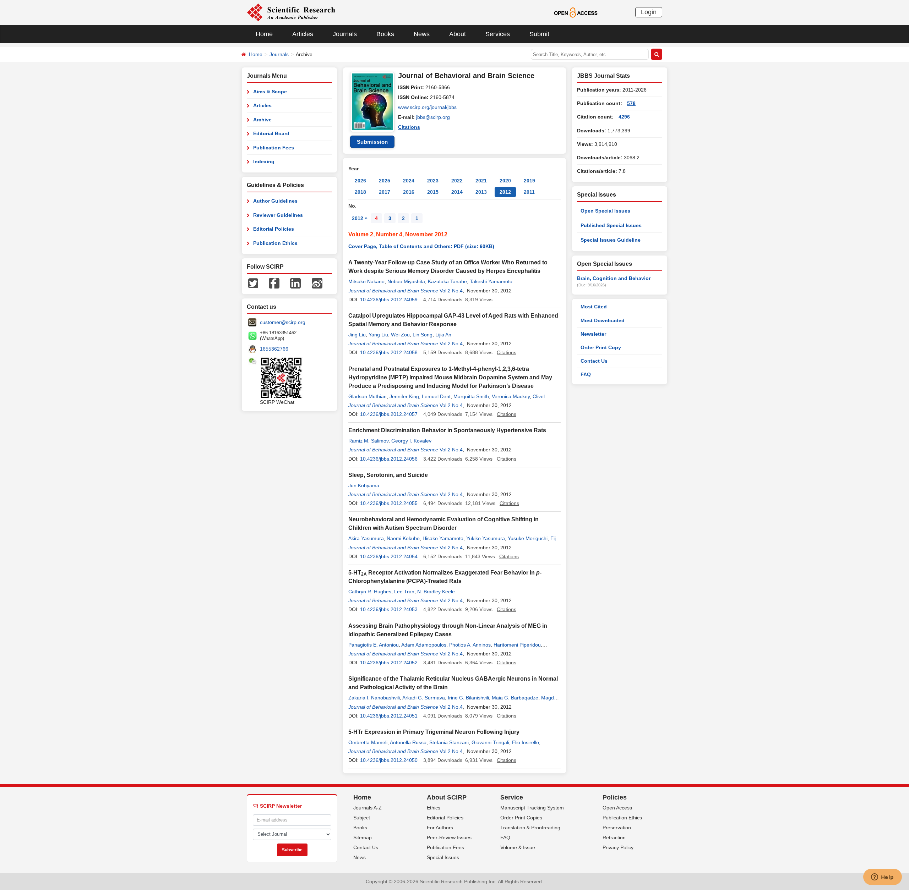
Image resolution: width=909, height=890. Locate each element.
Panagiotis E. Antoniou (373, 645)
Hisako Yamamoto (443, 538)
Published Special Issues (611, 225)
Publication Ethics (275, 243)
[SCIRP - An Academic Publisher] (291, 12)
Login (649, 12)
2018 (360, 192)
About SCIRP (447, 797)
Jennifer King (404, 396)
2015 (433, 192)
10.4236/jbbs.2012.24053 (389, 609)
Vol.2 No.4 (451, 290)
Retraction (614, 837)
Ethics (433, 808)
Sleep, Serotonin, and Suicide (388, 475)
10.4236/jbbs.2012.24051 (389, 716)
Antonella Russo (408, 742)
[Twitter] (253, 283)
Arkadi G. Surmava (423, 698)
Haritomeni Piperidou (517, 645)
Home (264, 34)
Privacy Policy (618, 847)
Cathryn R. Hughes (369, 591)
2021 (481, 180)
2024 (408, 180)
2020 (505, 180)
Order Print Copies (521, 817)
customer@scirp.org (282, 322)
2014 (457, 192)
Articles (302, 34)
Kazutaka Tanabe (447, 281)
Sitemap (362, 837)
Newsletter (593, 334)
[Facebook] (274, 283)
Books (385, 34)
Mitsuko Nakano (366, 281)
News (422, 34)
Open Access (617, 808)
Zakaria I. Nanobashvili (374, 698)
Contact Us (594, 361)
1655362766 (274, 349)
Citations (409, 127)
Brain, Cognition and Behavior (614, 278)
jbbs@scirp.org (433, 117)
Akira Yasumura (366, 538)
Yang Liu (378, 334)
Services (497, 34)
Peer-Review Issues (449, 837)
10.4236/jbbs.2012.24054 (389, 556)
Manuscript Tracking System (532, 808)
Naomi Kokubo (403, 538)
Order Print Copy (601, 347)
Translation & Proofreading (530, 827)
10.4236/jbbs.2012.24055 (389, 503)
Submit (539, 34)
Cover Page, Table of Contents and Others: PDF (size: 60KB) (421, 246)
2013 (481, 192)
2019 (529, 180)
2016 (408, 192)
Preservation (617, 827)
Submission (372, 142)
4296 (624, 117)
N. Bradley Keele (436, 591)
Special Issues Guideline (611, 240)
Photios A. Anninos (470, 645)
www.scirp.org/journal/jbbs (427, 107)
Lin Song (422, 334)
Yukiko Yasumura (485, 538)
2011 (529, 192)
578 (631, 103)
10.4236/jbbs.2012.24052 (389, 662)
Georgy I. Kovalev (411, 441)
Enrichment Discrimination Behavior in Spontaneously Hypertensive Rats (447, 430)
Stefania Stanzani (449, 742)
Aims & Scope (270, 91)
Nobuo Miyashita (406, 281)
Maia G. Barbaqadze (515, 698)
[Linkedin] (295, 283)
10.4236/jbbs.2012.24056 (389, 459)
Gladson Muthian (367, 396)
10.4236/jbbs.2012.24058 (389, 352)
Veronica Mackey (511, 396)
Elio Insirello (525, 742)
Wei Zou (400, 334)
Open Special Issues (605, 211)
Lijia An (443, 334)
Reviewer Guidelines (278, 215)
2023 (433, 180)
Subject (361, 817)
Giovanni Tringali (490, 742)
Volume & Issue (517, 847)
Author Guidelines (275, 201)
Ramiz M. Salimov (368, 441)
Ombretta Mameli (367, 742)
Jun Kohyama (363, 485)
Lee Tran (404, 591)
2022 (457, 180)
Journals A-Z (367, 808)
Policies (615, 797)
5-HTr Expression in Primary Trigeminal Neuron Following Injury (433, 732)
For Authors (440, 827)
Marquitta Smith (471, 396)
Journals (345, 34)
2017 (384, 192)
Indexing (263, 161)
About (457, 34)
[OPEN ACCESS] (576, 12)
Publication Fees (273, 147)
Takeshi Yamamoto (491, 281)
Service (511, 797)
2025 (384, 180)
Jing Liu (357, 334)
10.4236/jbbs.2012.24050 (389, 760)
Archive (262, 119)
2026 (360, 180)
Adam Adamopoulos (423, 645)
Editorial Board (271, 133)
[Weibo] (317, 283)
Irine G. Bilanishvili (468, 698)
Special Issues (443, 857)
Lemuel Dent (436, 396)
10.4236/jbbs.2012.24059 (389, 299)
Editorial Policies (273, 229)
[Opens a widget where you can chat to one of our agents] (882, 877)
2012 (505, 192)
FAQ (586, 374)
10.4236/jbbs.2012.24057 (389, 414)
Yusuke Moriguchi (528, 538)
